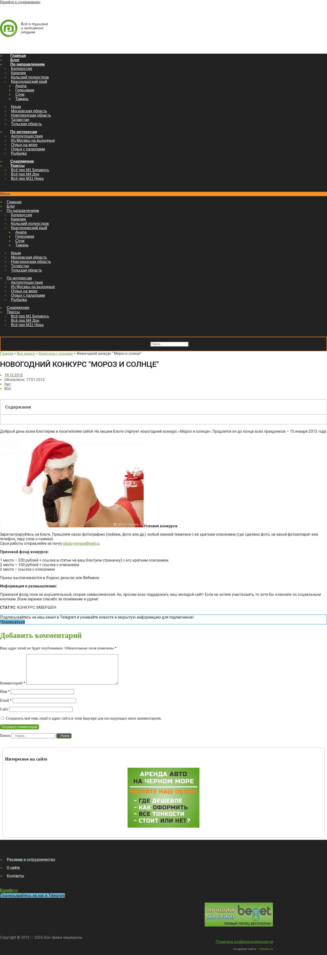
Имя (5, 691)
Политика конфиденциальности (244, 941)
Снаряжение (22, 161)
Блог (15, 60)
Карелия (18, 73)
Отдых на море (24, 145)
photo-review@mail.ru (81, 543)
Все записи (26, 353)
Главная (18, 56)
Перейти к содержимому (20, 2)
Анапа (21, 86)
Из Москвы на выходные (33, 140)
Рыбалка (19, 153)
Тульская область (26, 124)
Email (6, 700)
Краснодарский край (29, 82)
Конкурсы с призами (56, 353)
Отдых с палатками (28, 149)
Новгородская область (31, 115)
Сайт (4, 709)
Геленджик (24, 90)
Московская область (29, 111)
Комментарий (12, 683)
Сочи (19, 94)
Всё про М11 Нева (27, 178)
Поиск (144, 344)
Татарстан (20, 120)
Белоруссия (21, 69)
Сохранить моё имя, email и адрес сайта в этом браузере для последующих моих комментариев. (84, 718)
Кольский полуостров (30, 77)
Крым (16, 107)
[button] (163, 194)
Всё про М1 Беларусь (30, 170)
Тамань (21, 99)
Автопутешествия (27, 136)
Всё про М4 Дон (25, 174)
